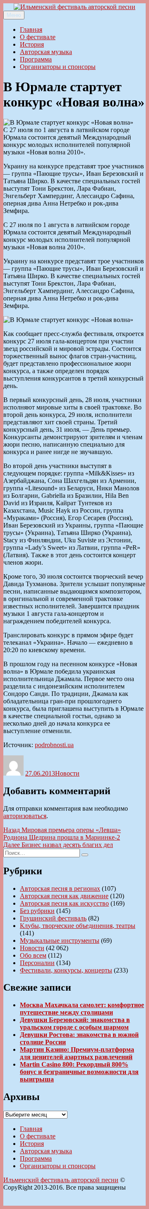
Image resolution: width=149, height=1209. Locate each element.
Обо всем (33, 955)
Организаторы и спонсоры (58, 66)
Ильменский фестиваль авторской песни (60, 1179)
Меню (14, 15)
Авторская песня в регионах (60, 888)
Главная (31, 29)
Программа (36, 59)
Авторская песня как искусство (64, 903)
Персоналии (37, 962)
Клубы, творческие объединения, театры (77, 925)
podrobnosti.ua (54, 744)
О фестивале (37, 36)
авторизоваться (24, 815)
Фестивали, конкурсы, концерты (66, 970)
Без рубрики (37, 910)
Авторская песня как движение (64, 895)
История (32, 44)
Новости (67, 773)
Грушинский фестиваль (53, 918)
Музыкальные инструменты (59, 940)
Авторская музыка (46, 51)
